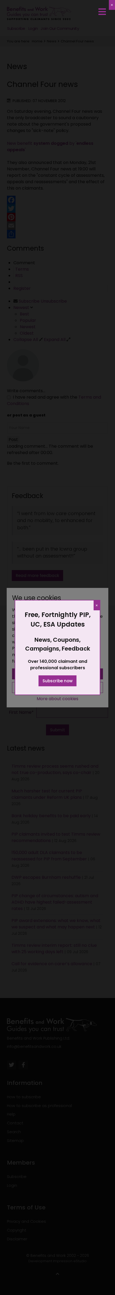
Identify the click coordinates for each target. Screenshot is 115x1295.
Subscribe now (57, 681)
